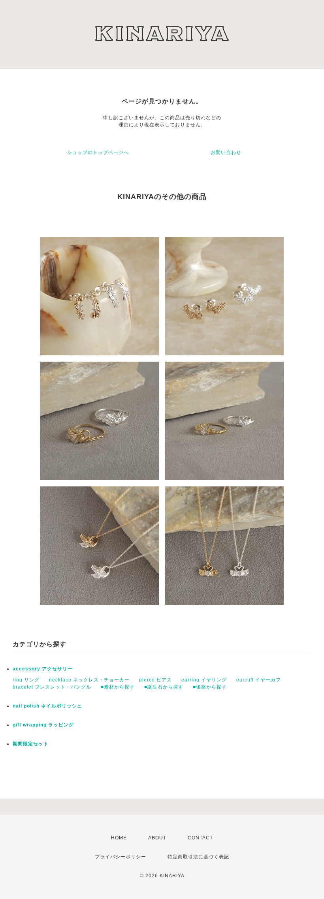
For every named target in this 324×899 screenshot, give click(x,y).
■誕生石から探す (163, 687)
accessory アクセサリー (43, 669)
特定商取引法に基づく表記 (198, 857)
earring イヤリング (204, 680)
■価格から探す (210, 687)
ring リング (26, 680)
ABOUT (157, 838)
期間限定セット (31, 744)
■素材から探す (118, 687)
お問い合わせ (226, 152)
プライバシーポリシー (120, 857)
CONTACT (200, 838)
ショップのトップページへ (98, 152)
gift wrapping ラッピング (43, 725)
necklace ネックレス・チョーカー (89, 680)
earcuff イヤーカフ (258, 680)
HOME (119, 838)
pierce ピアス (155, 680)
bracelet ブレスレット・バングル (52, 687)
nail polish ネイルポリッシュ (47, 706)
